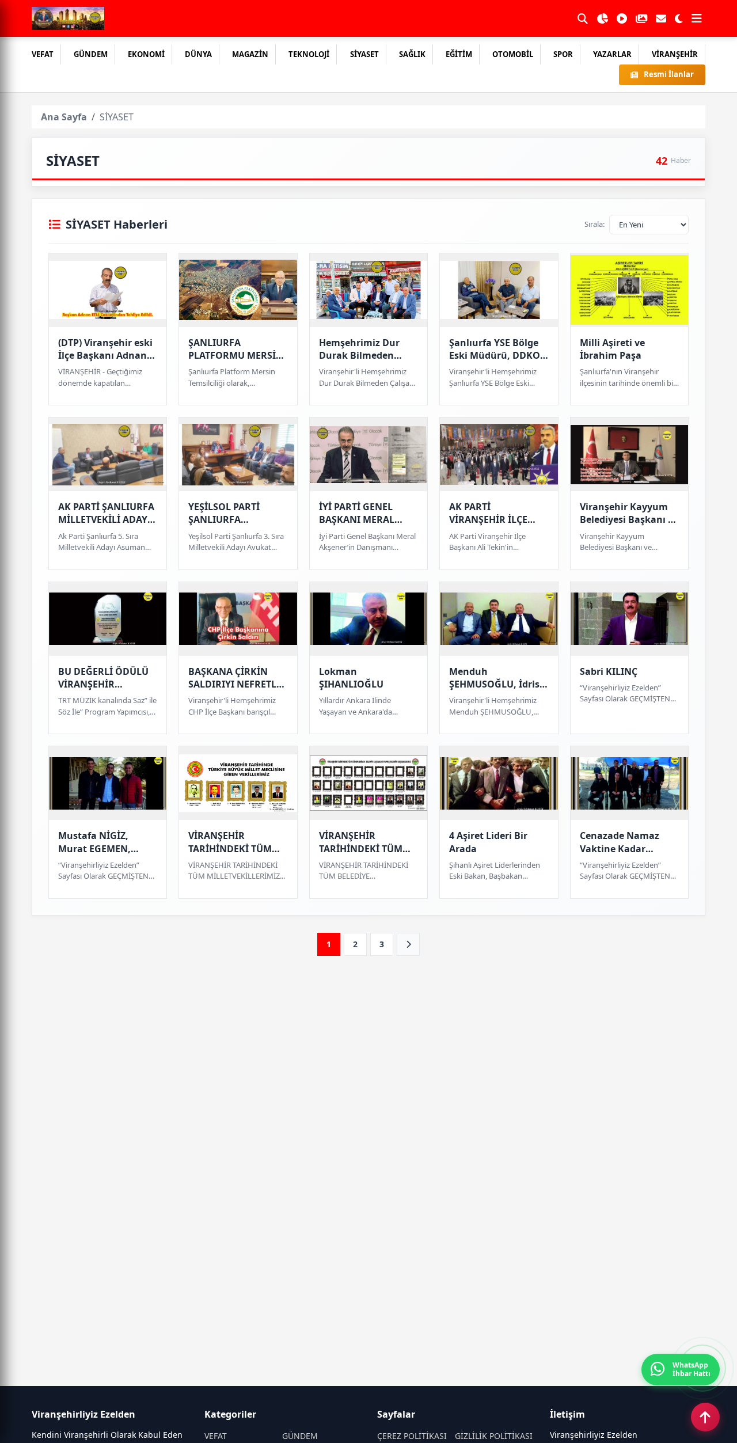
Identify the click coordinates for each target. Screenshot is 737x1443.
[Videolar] (621, 18)
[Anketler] (602, 18)
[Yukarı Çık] (705, 1417)
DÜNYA (198, 54)
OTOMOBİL (512, 54)
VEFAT (43, 54)
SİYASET (364, 54)
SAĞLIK (412, 54)
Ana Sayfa (64, 117)
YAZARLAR (612, 54)
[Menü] (696, 18)
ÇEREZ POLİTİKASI (412, 1435)
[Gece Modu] (678, 18)
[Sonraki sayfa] (408, 944)
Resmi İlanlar (669, 74)
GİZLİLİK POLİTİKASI (494, 1435)
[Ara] (582, 18)
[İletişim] (661, 18)
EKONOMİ (146, 54)
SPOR (563, 54)
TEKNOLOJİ (308, 54)
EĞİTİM (459, 54)
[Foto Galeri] (641, 18)
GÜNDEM (91, 54)
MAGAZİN (250, 54)
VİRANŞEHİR (675, 54)
